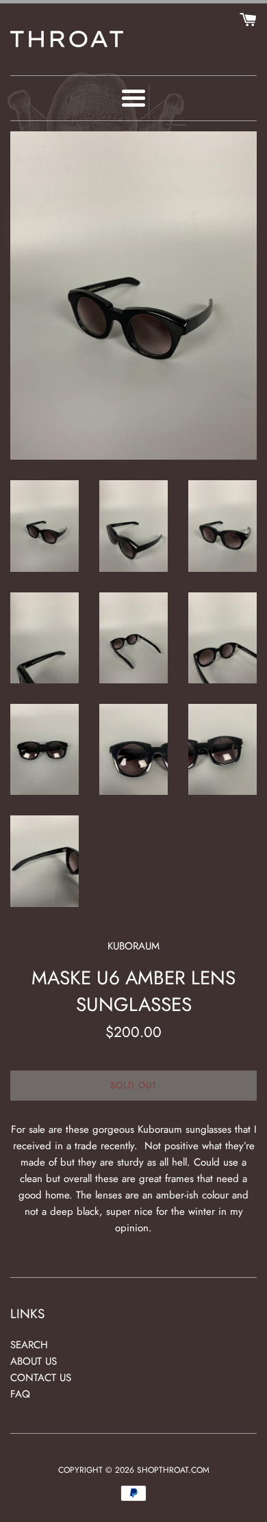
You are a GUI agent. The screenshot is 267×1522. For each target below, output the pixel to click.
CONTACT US (40, 1377)
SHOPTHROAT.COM (173, 1470)
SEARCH (29, 1344)
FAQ (20, 1394)
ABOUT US (33, 1361)
